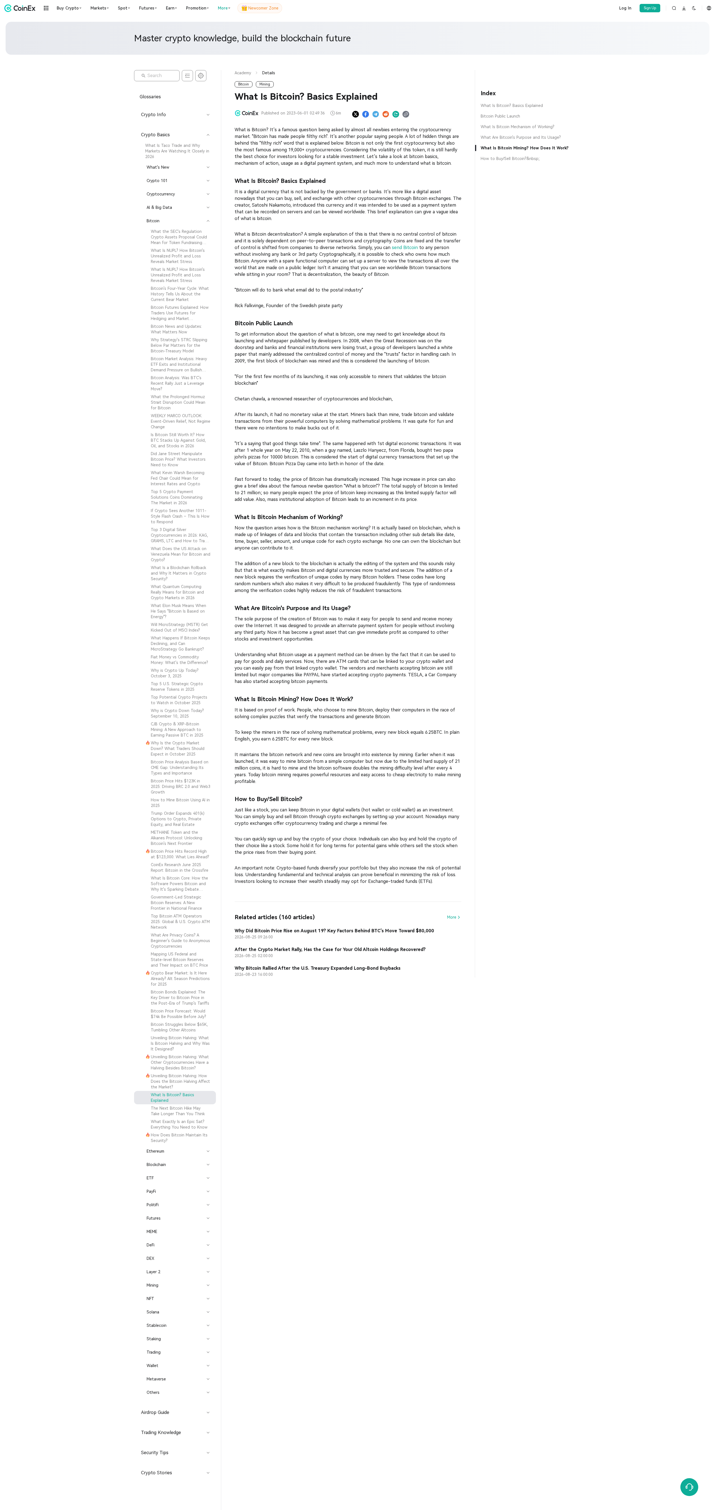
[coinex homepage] (21, 8)
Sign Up (650, 8)
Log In (625, 8)
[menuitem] (175, 151)
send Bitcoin (405, 247)
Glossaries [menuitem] (150, 96)
